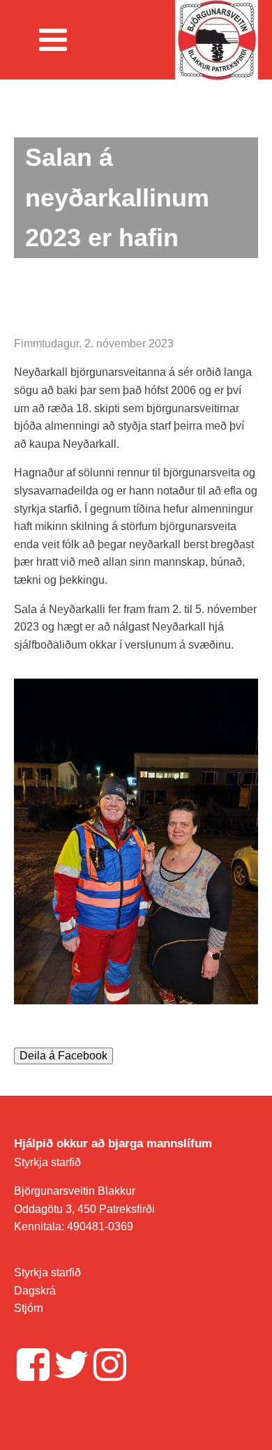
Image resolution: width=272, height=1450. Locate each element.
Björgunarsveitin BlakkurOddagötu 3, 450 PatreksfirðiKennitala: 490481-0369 (84, 1208)
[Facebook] (33, 1364)
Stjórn (28, 1308)
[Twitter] (71, 1364)
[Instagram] (110, 1364)
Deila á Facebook (63, 1056)
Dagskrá (35, 1291)
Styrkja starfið (47, 1162)
